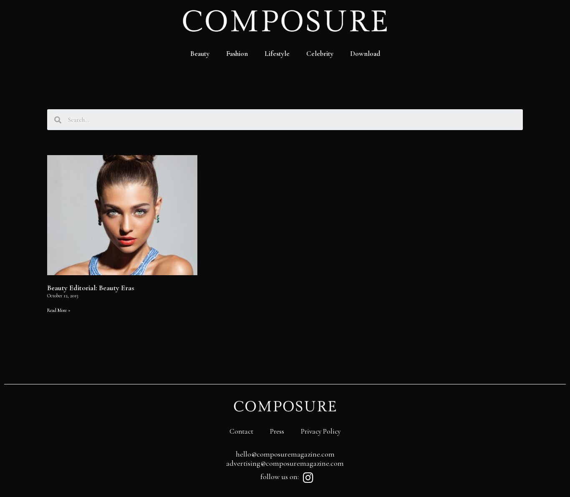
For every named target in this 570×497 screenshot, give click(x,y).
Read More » (59, 310)
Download (365, 53)
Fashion (237, 53)
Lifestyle (277, 53)
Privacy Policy (320, 431)
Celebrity (319, 53)
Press (277, 431)
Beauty (199, 53)
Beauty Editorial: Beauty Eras (90, 287)
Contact (241, 431)
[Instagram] (308, 478)
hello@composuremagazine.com (285, 454)
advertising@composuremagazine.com (285, 463)
